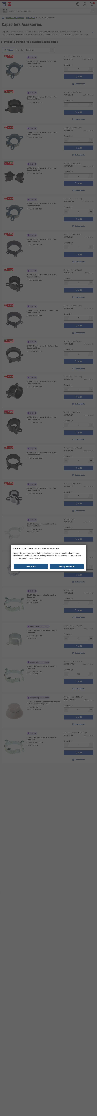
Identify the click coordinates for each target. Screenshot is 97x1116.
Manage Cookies (67, 566)
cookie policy (21, 558)
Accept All (31, 566)
